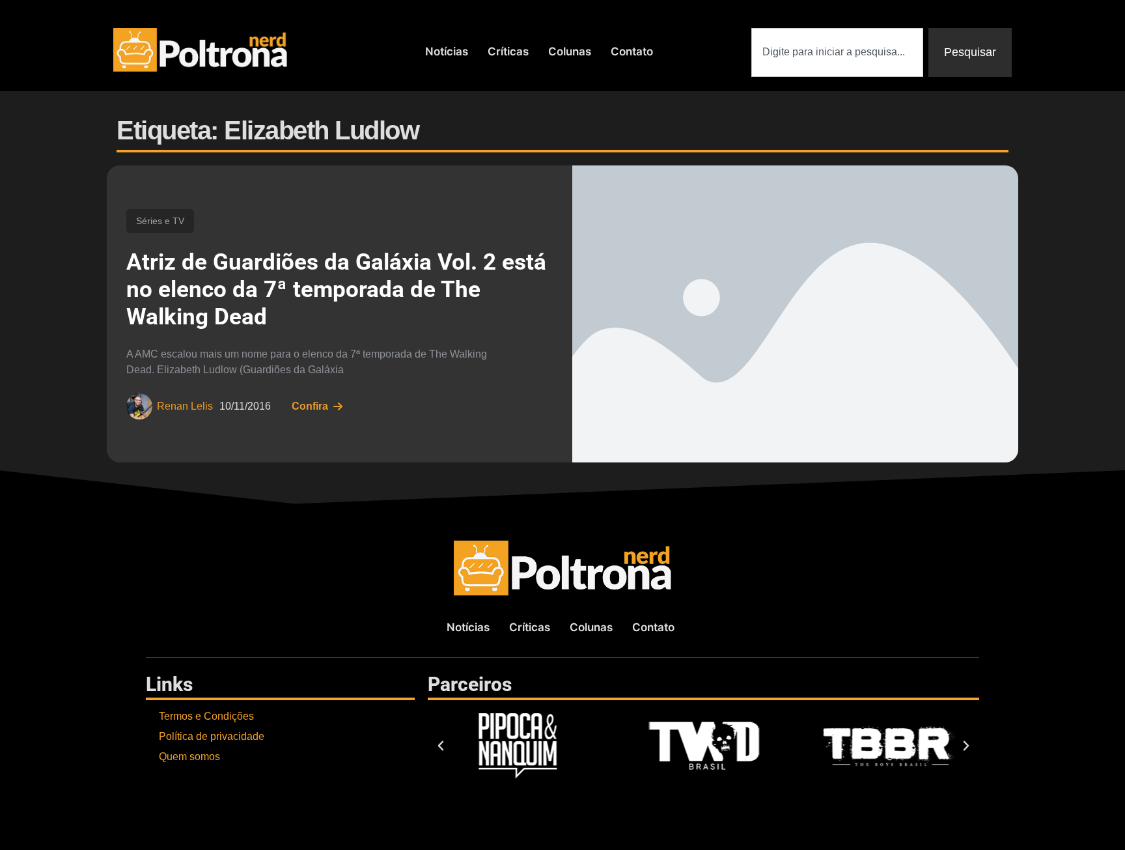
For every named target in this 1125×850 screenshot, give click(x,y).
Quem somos (189, 756)
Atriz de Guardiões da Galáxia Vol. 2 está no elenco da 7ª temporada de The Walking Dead (336, 289)
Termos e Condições (206, 716)
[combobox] (837, 52)
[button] (440, 745)
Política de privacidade (211, 736)
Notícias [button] (446, 51)
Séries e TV (160, 221)
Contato (632, 51)
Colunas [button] (569, 51)
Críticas (508, 51)
